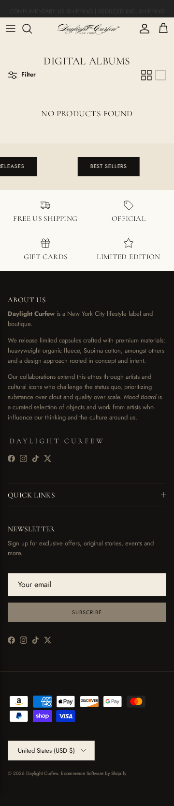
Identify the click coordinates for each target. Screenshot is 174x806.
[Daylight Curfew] (87, 28)
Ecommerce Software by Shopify (93, 773)
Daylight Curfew (42, 773)
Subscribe (87, 612)
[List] (160, 75)
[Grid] (146, 75)
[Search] (32, 28)
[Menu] (10, 28)
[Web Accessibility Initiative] (4, 795)
